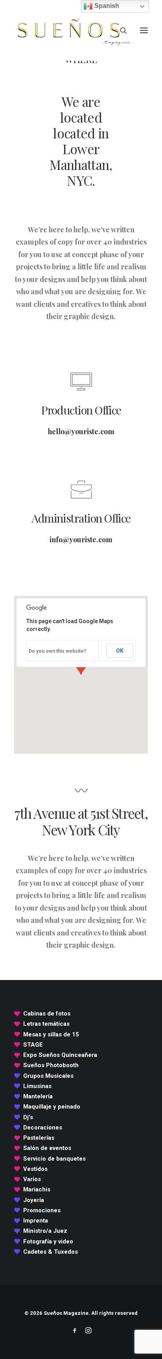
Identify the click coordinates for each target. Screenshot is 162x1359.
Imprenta (35, 1220)
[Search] (120, 30)
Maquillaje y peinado (51, 1106)
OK (119, 651)
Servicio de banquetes (54, 1158)
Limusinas (37, 1086)
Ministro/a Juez (45, 1230)
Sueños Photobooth (51, 1065)
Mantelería (38, 1096)
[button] (144, 30)
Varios (32, 1179)
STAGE (33, 1044)
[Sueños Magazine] (73, 30)
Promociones (42, 1210)
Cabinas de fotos (46, 1013)
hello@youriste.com (81, 431)
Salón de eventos (47, 1148)
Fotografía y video (48, 1241)
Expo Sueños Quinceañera (60, 1054)
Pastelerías (38, 1137)
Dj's (28, 1117)
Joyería (33, 1200)
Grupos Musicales (48, 1075)
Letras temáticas (46, 1023)
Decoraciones (42, 1127)
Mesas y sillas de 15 (51, 1034)
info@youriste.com (81, 539)
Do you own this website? (57, 651)
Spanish (106, 5)
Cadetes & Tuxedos (50, 1251)
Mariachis (36, 1189)
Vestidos (35, 1168)
